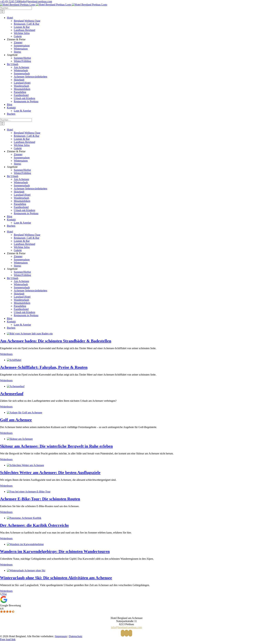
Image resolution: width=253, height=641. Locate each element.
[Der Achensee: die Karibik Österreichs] (24, 517)
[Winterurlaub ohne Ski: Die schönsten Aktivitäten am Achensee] (26, 570)
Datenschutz (75, 636)
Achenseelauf (11, 393)
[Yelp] (130, 633)
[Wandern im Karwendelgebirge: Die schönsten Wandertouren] (25, 544)
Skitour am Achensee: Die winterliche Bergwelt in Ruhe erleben (56, 446)
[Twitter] (126, 633)
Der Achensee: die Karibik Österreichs (34, 525)
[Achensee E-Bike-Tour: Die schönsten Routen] (28, 491)
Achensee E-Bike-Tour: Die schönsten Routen (40, 499)
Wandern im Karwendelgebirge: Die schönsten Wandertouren (55, 551)
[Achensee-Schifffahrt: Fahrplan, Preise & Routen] (14, 359)
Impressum (61, 636)
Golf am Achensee (16, 420)
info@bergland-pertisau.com (36, 1)
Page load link (7, 639)
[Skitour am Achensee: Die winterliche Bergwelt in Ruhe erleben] (20, 438)
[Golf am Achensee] (24, 412)
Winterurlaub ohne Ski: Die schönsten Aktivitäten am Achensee (56, 578)
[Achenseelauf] (15, 386)
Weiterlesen (6, 354)
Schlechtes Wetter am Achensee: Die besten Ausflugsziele (50, 472)
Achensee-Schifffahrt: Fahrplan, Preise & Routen (43, 367)
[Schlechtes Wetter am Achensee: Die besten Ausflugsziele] (25, 465)
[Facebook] (123, 633)
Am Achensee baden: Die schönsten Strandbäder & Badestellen (55, 341)
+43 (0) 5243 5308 (10, 1)
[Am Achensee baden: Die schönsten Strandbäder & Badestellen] (30, 333)
